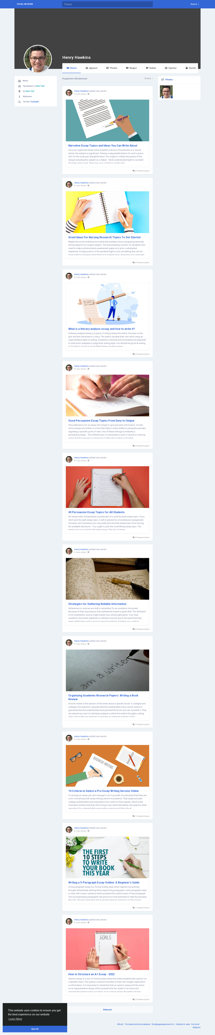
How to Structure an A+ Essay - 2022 (91, 974)
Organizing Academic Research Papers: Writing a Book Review (103, 697)
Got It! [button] (35, 1029)
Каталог (195, 1024)
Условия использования (138, 1024)
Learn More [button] (15, 1019)
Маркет (197, 1027)
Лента (73, 68)
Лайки (152, 68)
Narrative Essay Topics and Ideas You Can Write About (102, 145)
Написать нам (183, 1024)
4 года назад (80, 94)
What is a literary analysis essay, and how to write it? (101, 328)
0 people (35, 101)
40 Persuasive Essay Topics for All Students (96, 512)
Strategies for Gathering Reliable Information (97, 604)
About (120, 1024)
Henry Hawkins (76, 57)
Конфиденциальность (163, 1024)
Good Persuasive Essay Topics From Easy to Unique (101, 420)
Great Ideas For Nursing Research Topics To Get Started (104, 237)
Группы (172, 68)
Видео (133, 68)
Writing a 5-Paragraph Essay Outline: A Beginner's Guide (103, 882)
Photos (113, 68)
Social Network (25, 4)
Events (192, 68)
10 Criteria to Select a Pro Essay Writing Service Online (103, 791)
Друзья (93, 68)
